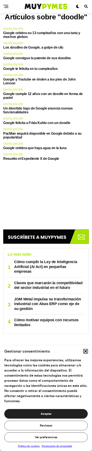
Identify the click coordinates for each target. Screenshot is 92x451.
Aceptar (46, 413)
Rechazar (46, 425)
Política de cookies (29, 446)
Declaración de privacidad (57, 446)
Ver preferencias (46, 437)
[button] (85, 351)
